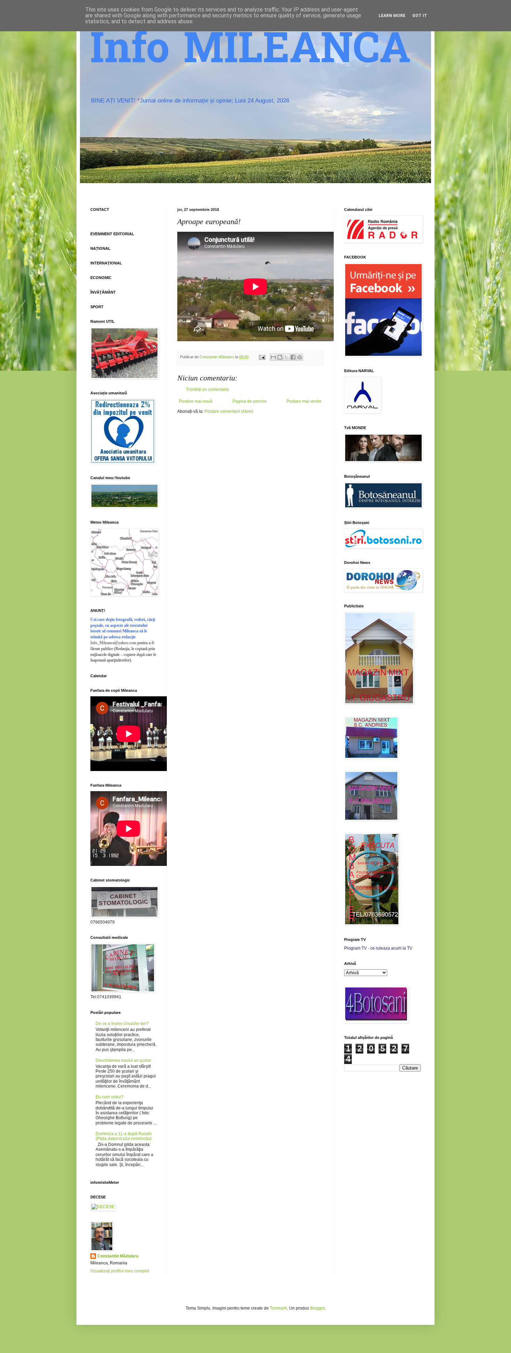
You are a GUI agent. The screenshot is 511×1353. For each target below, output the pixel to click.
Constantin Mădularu (117, 1256)
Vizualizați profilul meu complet (119, 1271)
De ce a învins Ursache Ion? (122, 1023)
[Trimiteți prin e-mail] (273, 357)
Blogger (317, 1308)
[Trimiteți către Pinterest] (299, 357)
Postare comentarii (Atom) (228, 411)
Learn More (392, 15)
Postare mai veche (304, 401)
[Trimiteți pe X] (286, 357)
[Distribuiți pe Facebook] (293, 357)
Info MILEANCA (250, 52)
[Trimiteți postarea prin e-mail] (261, 357)
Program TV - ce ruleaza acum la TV (378, 948)
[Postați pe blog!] (279, 357)
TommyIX (278, 1308)
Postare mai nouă (195, 401)
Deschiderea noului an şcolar (123, 1060)
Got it (419, 15)
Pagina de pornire (250, 401)
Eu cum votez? (109, 1096)
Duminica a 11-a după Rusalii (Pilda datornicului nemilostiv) (124, 1136)
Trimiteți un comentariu (207, 389)
